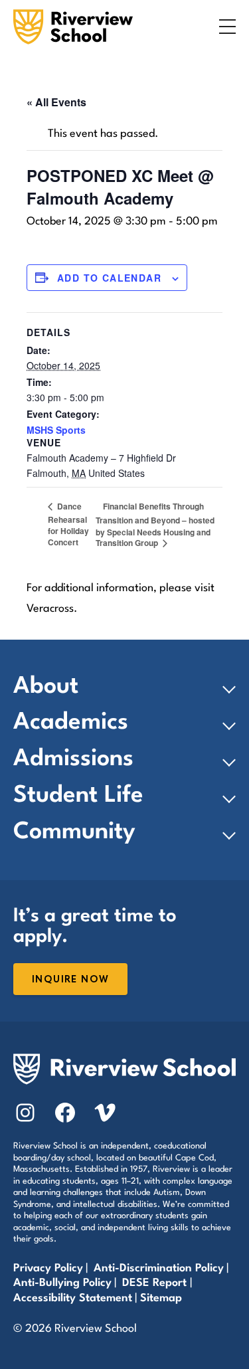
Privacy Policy (48, 1268)
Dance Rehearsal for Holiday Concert (68, 524)
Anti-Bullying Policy (62, 1283)
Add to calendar (109, 277)
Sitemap (161, 1298)
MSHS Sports (56, 429)
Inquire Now (70, 979)
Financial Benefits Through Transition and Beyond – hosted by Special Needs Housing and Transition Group (155, 524)
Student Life (78, 795)
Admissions (73, 759)
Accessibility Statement (72, 1298)
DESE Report (156, 1283)
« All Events (56, 102)
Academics (70, 722)
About (45, 687)
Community (74, 832)
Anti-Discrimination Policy (159, 1268)
